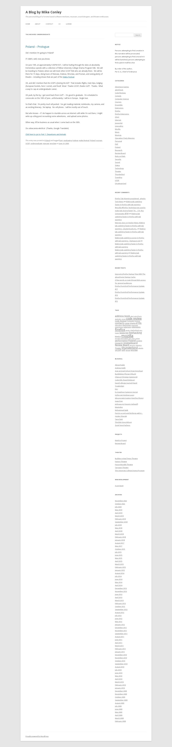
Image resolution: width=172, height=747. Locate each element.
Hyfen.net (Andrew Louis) (124, 395)
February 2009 (120, 721)
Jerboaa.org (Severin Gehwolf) (126, 404)
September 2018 (121, 522)
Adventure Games (122, 87)
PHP (116, 144)
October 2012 (120, 606)
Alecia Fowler (120, 365)
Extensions (119, 108)
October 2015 (120, 549)
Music (117, 132)
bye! (61, 140)
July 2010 (118, 670)
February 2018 (120, 537)
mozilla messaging (121, 338)
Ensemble (119, 105)
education (118, 325)
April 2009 (118, 715)
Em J (116, 389)
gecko (128, 330)
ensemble (134, 325)
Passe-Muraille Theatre (124, 464)
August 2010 (119, 667)
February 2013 (120, 603)
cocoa (124, 319)
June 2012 (118, 618)
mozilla (127, 335)
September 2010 (121, 664)
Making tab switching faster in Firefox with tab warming (128, 217)
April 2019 (118, 513)
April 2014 (118, 585)
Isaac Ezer (119, 401)
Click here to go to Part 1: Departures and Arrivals (46, 134)
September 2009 (121, 700)
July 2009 (118, 706)
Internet (118, 120)
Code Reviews (120, 93)
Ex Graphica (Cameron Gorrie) (126, 392)
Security (118, 159)
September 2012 (121, 609)
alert (132, 316)
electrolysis (127, 325)
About (37, 24)
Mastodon (119, 407)
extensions (136, 327)
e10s (138, 323)
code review (134, 318)
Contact (49, 24)
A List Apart (119, 486)
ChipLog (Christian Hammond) (126, 377)
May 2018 (118, 528)
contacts (119, 323)
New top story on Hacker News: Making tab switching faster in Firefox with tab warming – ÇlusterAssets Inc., (130, 226)
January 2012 (120, 624)
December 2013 (121, 588)
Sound (117, 162)
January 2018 (120, 540)
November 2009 (121, 694)
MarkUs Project (121, 440)
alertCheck (119, 90)
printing (139, 341)
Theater (118, 171)
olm (129, 338)
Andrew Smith (120, 368)
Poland (47, 140)
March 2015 (119, 564)
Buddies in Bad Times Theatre (126, 458)
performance (121, 340)
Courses (118, 102)
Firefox (117, 111)
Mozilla (117, 129)
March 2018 (119, 534)
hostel (117, 333)
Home (28, 24)
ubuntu (140, 348)
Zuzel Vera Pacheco (122, 425)
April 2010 (118, 679)
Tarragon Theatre (121, 467)
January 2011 (120, 652)
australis (118, 319)
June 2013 (118, 594)
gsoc (141, 330)
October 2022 (120, 504)
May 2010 (118, 676)
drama (133, 323)
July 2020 (118, 507)
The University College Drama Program (129, 470)
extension (127, 327)
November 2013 (121, 591)
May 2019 (118, 510)
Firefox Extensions (122, 114)
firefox (120, 329)
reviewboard (130, 342)
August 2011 (119, 637)
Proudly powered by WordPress (37, 736)
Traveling (118, 177)
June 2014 (118, 579)
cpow (127, 323)
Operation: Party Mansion (125, 138)
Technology (119, 168)
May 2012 (118, 621)
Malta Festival (68, 77)
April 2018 (118, 531)
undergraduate (36, 143)
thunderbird (130, 348)
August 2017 (119, 543)
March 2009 (119, 718)
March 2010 (119, 682)
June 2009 (118, 709)
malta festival (84, 140)
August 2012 (119, 612)
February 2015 (120, 567)
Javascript (118, 123)
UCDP (28, 143)
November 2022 (121, 501)
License (69, 24)
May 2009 (118, 712)
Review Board (120, 153)
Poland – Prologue (37, 46)
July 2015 (118, 552)
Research (118, 150)
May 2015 (118, 558)
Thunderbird (120, 174)
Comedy (118, 96)
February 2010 (120, 685)
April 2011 (118, 643)
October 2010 (120, 661)
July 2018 (118, 525)
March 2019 (119, 516)
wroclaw (53, 143)
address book (122, 315)
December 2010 (121, 655)
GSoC (117, 117)
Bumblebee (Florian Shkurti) (125, 374)
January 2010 (120, 688)
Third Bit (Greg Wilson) (123, 422)
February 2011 (120, 649)
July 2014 (118, 576)
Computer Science (122, 99)
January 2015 (120, 570)
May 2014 (118, 582)
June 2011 (118, 640)
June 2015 (118, 555)
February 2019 (120, 519)
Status (117, 165)
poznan (99, 140)
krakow (75, 140)
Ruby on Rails (120, 156)
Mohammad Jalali (121, 410)
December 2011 (121, 627)
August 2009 (119, 703)
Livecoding (119, 126)
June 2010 (118, 673)
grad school (134, 330)
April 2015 (118, 561)
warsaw (46, 143)
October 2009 (120, 697)
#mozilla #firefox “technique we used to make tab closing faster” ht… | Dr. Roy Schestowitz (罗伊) (130, 210)
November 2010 (121, 658)
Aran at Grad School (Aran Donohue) (129, 371)
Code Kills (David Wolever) (125, 380)
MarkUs (118, 336)
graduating (67, 140)
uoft (123, 350)
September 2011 (121, 634)
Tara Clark (119, 419)
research (119, 343)
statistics (138, 345)
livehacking (135, 332)
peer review (136, 338)
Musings (118, 135)
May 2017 (118, 546)
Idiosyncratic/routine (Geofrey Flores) (129, 398)
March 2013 (119, 600)
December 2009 (121, 691)
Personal (118, 141)
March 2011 (119, 646)
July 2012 (118, 615)
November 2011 (121, 630)
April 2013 (118, 597)
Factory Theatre (121, 461)
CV (59, 24)
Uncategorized (120, 183)
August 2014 (119, 573)
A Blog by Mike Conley (43, 12)
